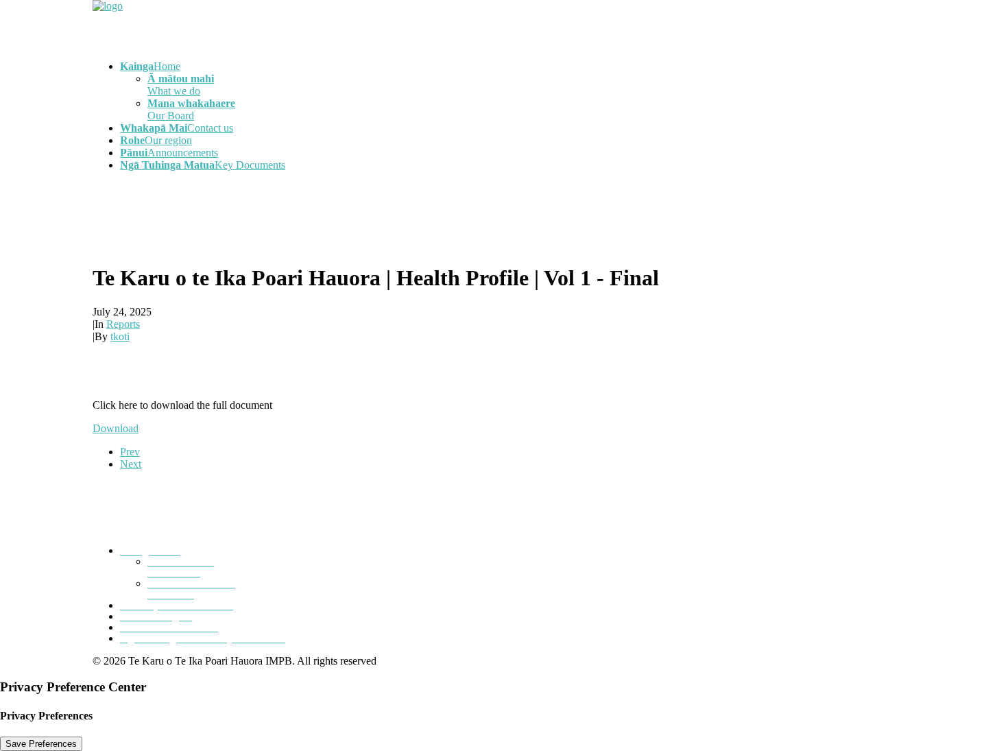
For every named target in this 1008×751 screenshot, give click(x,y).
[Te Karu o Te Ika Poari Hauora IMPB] (504, 24)
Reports (123, 324)
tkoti (120, 336)
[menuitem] (517, 91)
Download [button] (116, 428)
